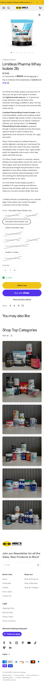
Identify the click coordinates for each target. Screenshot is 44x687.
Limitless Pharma (9, 60)
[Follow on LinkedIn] (10, 647)
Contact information (23, 678)
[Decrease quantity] (6, 270)
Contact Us (6, 596)
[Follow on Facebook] (4, 642)
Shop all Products (31, 579)
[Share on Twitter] (14, 306)
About (4, 579)
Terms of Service (9, 621)
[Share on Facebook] (10, 306)
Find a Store (7, 592)
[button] (22, 76)
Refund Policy (7, 612)
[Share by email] (23, 306)
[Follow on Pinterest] (22, 642)
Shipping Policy (8, 608)
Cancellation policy (9, 680)
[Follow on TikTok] (35, 642)
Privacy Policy (7, 617)
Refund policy (7, 675)
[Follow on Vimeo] (4, 647)
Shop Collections (31, 583)
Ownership (6, 583)
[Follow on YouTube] (29, 642)
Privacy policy (19, 675)
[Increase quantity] (15, 270)
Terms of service (32, 675)
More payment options (22, 299)
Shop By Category (31, 587)
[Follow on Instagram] (16, 642)
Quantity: (6, 265)
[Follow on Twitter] (10, 642)
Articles (5, 587)
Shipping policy (7, 678)
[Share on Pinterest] (18, 306)
